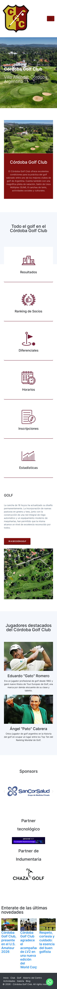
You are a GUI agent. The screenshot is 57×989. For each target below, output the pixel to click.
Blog (28, 981)
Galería (20, 981)
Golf (19, 977)
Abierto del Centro (32, 977)
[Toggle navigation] (50, 18)
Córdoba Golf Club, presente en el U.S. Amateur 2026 (8, 942)
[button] (4, 791)
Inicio (6, 977)
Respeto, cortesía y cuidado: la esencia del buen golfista (47, 942)
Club (12, 977)
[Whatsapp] (49, 982)
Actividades (9, 981)
